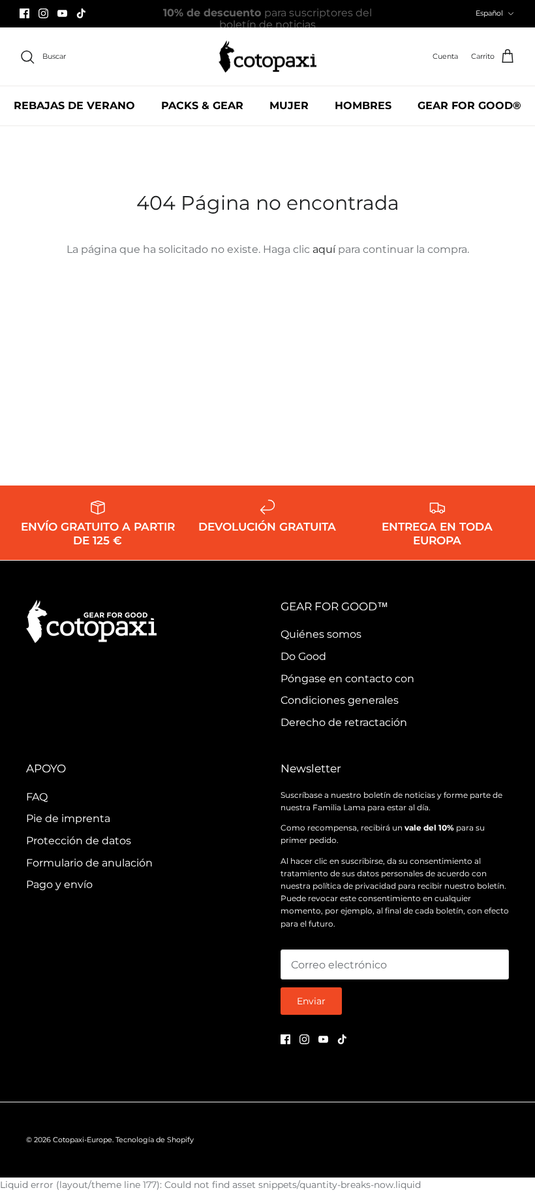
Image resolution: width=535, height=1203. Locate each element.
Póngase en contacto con (347, 678)
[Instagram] (43, 13)
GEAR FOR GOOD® (469, 105)
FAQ (37, 797)
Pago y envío (59, 884)
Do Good (303, 656)
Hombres (363, 105)
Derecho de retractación (344, 722)
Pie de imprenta (68, 818)
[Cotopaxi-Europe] (267, 57)
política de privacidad (354, 886)
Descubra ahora (341, 18)
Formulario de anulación (89, 863)
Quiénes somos (321, 634)
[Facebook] (24, 13)
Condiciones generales (340, 700)
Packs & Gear (202, 105)
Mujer (289, 105)
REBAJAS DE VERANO (74, 105)
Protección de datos (78, 840)
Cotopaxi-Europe (82, 1139)
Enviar (311, 1001)
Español (489, 13)
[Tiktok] (81, 13)
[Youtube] (62, 13)
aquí (324, 249)
